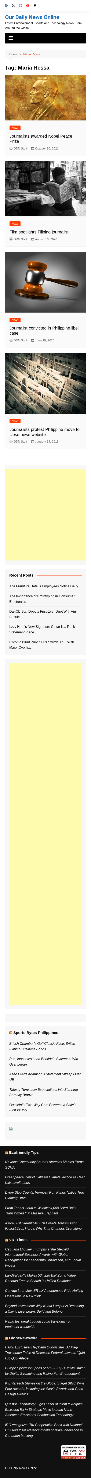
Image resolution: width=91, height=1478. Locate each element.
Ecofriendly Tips (24, 1152)
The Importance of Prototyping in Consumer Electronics (41, 598)
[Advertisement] (45, 514)
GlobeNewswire (23, 1338)
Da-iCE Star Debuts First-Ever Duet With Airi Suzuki (42, 614)
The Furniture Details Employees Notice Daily (43, 586)
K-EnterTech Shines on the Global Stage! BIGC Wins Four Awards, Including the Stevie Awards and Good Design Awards (44, 1389)
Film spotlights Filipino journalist (39, 232)
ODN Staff (20, 148)
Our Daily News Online (32, 17)
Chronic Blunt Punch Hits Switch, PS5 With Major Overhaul (41, 645)
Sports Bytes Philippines (35, 1033)
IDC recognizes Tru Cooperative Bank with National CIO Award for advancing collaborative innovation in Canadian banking (44, 1430)
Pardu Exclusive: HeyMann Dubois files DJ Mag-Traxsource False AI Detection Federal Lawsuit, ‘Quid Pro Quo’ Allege (45, 1352)
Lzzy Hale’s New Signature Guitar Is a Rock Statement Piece (42, 629)
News (15, 127)
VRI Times (18, 1240)
